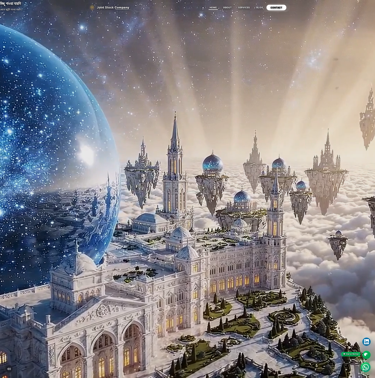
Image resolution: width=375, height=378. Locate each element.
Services (244, 7)
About (227, 7)
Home (213, 7)
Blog (259, 7)
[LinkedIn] (366, 342)
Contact (276, 7)
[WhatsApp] (366, 367)
